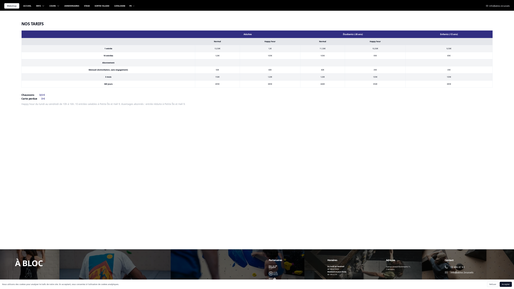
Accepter (506, 284)
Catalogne (119, 6)
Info (38, 6)
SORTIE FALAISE (102, 6)
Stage (87, 6)
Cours (52, 6)
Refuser (492, 284)
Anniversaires (71, 6)
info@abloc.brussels (499, 5)
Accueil (27, 6)
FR (130, 6)
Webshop (12, 5)
